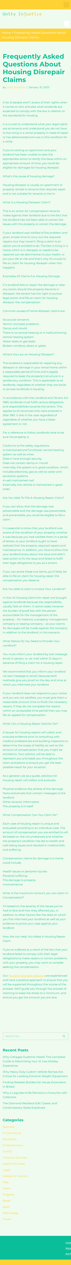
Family (7, 1151)
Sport (6, 1207)
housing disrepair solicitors (27, 975)
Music (7, 1188)
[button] (66, 5)
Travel (7, 1219)
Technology (10, 1213)
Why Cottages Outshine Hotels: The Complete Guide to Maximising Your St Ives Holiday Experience (34, 1061)
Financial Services (15, 1157)
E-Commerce (12, 1133)
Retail (7, 1200)
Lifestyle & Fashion (15, 1176)
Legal (6, 1170)
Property (8, 1194)
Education (10, 1139)
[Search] (64, 1036)
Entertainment (13, 1145)
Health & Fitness (14, 1163)
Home (6, 32)
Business (9, 1127)
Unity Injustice (16, 87)
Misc (6, 1182)
